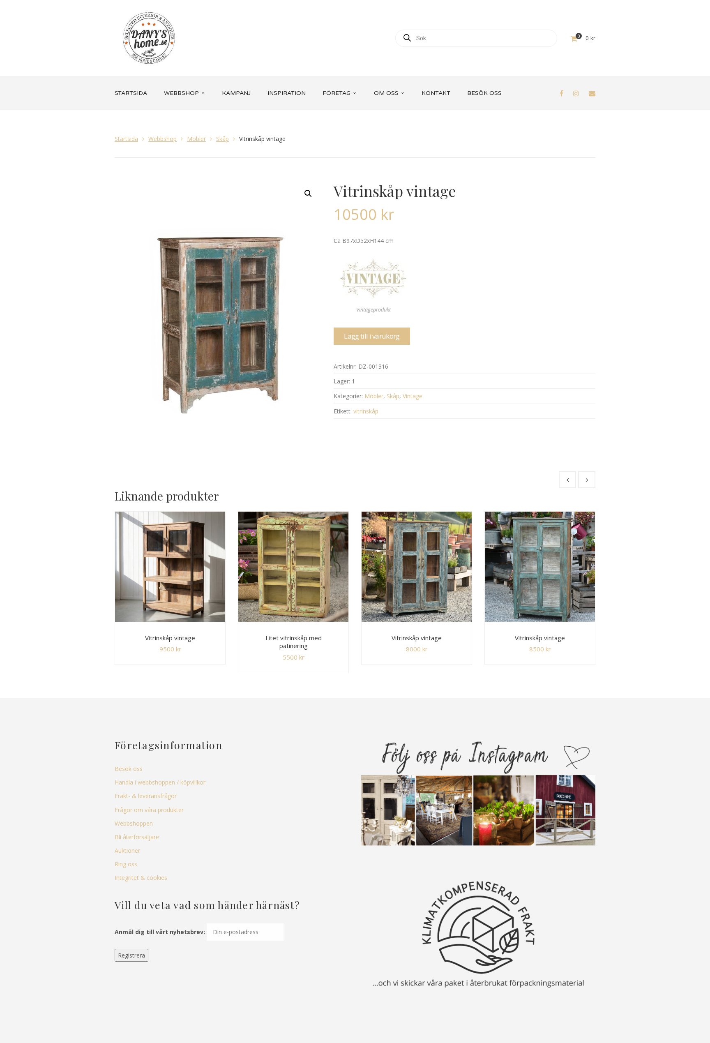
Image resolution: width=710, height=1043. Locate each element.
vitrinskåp (365, 411)
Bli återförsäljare (137, 837)
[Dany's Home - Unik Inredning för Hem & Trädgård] (148, 37)
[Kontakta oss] (592, 93)
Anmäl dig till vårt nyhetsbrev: (160, 932)
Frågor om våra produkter (149, 810)
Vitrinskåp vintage (170, 638)
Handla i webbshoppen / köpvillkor (160, 782)
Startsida (126, 139)
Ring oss (126, 864)
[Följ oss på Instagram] (576, 93)
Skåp (222, 139)
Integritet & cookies (141, 877)
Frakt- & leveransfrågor (146, 796)
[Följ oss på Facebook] (561, 93)
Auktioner (127, 850)
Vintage (412, 396)
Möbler (196, 139)
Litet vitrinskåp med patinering (293, 642)
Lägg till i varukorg (371, 336)
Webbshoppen (134, 823)
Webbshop (162, 139)
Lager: (342, 381)
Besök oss (129, 769)
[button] (308, 193)
